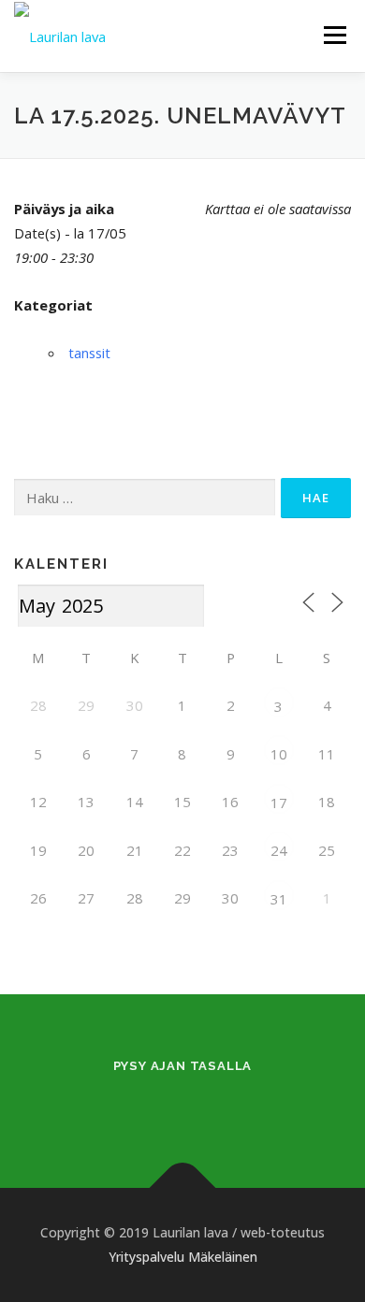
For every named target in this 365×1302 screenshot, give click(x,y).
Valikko (334, 34)
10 (278, 754)
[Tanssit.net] (205, 1104)
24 (278, 850)
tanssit (89, 352)
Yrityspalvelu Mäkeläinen (183, 1257)
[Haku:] (144, 498)
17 (278, 802)
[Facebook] (159, 1104)
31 (278, 899)
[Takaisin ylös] (183, 1188)
